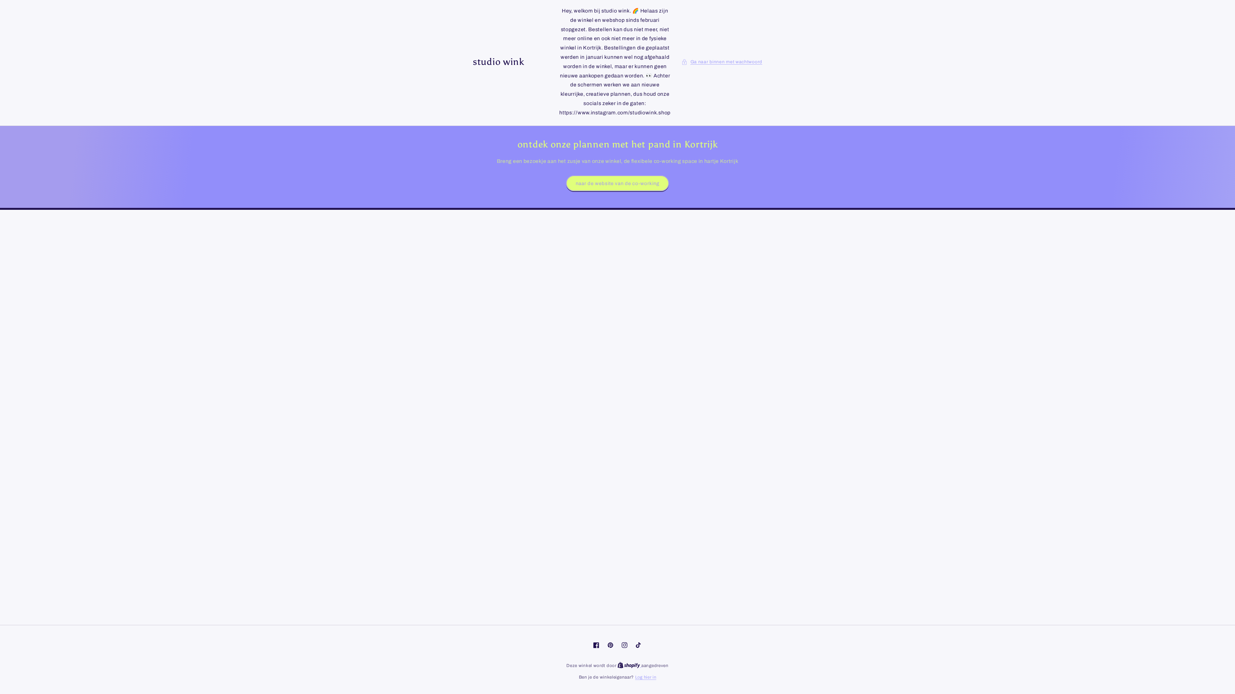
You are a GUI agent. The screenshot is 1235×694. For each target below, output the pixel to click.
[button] (722, 62)
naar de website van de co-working (617, 183)
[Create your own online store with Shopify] (629, 665)
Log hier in (645, 677)
